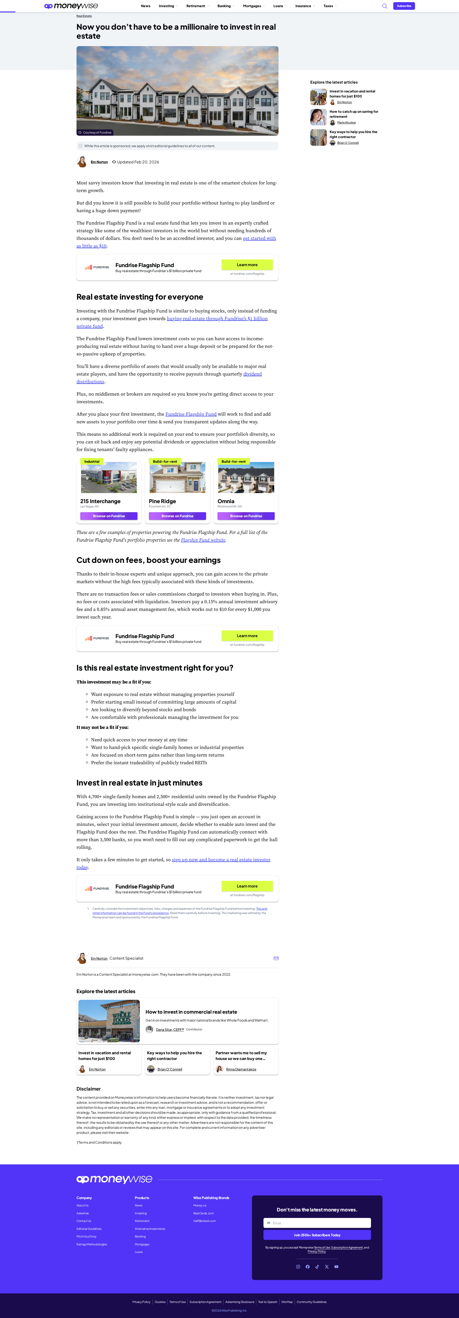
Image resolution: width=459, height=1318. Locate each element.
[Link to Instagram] (298, 1267)
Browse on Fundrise (109, 516)
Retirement (195, 6)
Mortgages (252, 6)
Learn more (247, 264)
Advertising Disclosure (239, 1302)
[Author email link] (276, 958)
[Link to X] (327, 1267)
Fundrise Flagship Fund (191, 414)
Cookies (160, 1302)
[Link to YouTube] (336, 1267)
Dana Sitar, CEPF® (170, 1029)
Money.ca (199, 1205)
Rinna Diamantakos (241, 1069)
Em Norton (99, 162)
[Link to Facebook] (308, 1267)
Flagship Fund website (203, 540)
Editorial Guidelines (89, 1229)
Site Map (287, 1302)
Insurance (303, 6)
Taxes (328, 6)
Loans (278, 6)
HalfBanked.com (204, 1221)
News (145, 6)
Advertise (82, 1213)
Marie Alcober (346, 122)
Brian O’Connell (170, 1069)
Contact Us (83, 1221)
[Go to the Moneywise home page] (71, 6)
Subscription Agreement (347, 1247)
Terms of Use (322, 1247)
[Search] (384, 6)
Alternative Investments (150, 1229)
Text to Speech (267, 1302)
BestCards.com (203, 1213)
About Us (82, 1205)
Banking (224, 6)
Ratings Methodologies (91, 1244)
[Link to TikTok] (317, 1267)
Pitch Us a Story (86, 1236)
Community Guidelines (312, 1302)
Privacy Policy (317, 1251)
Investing (166, 6)
